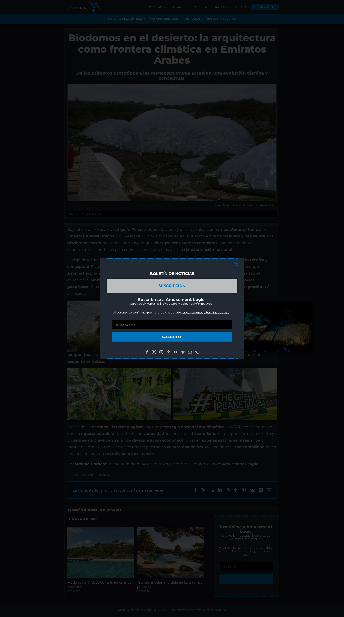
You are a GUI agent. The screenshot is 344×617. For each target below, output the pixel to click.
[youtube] (175, 352)
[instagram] (161, 352)
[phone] (197, 352)
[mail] (190, 352)
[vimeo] (183, 352)
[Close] (236, 264)
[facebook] (147, 352)
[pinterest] (168, 352)
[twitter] (154, 352)
